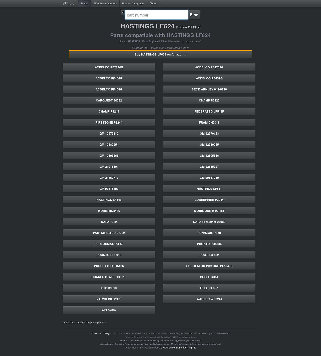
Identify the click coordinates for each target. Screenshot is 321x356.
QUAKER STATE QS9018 (109, 277)
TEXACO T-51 (209, 288)
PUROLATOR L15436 (109, 266)
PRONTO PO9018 (109, 255)
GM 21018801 (109, 166)
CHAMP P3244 (109, 111)
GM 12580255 (209, 144)
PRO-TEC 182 (209, 255)
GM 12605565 (109, 155)
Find (194, 14)
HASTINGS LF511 (209, 188)
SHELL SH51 (209, 277)
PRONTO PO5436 (209, 244)
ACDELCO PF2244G (109, 67)
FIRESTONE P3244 (109, 122)
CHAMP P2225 (209, 100)
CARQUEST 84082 (109, 100)
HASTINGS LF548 (109, 199)
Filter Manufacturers (105, 3)
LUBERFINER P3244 (209, 199)
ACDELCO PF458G (109, 89)
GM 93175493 (109, 188)
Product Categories (133, 3)
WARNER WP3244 (209, 299)
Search (84, 3)
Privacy (106, 333)
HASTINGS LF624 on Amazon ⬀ (161, 54)
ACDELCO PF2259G (209, 67)
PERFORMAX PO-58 (109, 244)
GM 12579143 (209, 133)
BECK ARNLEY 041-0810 (209, 89)
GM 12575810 (109, 133)
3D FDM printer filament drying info (177, 347)
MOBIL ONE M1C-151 (209, 211)
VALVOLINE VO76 (108, 299)
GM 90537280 (209, 177)
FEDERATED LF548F (209, 111)
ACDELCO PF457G (209, 78)
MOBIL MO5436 (109, 211)
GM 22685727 (209, 166)
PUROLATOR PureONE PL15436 (209, 266)
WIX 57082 (108, 310)
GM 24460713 (109, 177)
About (153, 3)
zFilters (69, 3)
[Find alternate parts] (123, 12)
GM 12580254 (109, 144)
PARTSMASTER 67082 (109, 233)
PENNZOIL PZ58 (209, 233)
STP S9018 (109, 288)
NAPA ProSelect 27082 (209, 222)
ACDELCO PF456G (109, 78)
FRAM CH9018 (209, 122)
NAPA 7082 (109, 222)
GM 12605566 (209, 155)
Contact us (96, 333)
